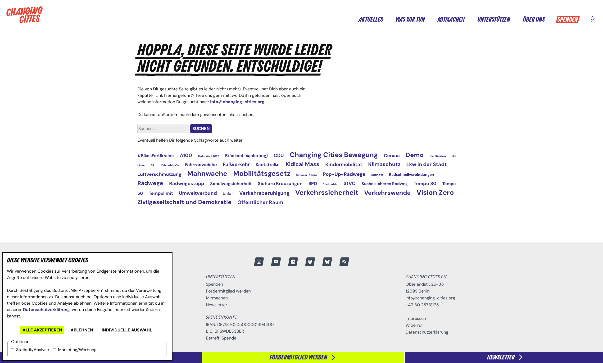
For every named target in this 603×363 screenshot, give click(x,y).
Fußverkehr (236, 164)
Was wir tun (410, 19)
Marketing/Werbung (77, 350)
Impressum (416, 318)
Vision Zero (435, 192)
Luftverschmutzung (159, 174)
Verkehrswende (387, 193)
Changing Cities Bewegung (334, 154)
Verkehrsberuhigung (264, 193)
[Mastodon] (310, 261)
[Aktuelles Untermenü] (387, 19)
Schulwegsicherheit (231, 183)
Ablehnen (82, 330)
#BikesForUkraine (155, 155)
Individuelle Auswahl (127, 330)
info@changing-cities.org (237, 102)
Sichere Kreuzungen (280, 183)
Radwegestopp (186, 183)
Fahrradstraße (170, 165)
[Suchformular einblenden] (593, 19)
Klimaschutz (384, 164)
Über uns (534, 19)
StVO (350, 183)
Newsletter (216, 305)
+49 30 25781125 (422, 305)
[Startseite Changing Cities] (24, 14)
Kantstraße (268, 165)
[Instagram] (259, 261)
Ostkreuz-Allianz (306, 175)
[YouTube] (276, 261)
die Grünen (438, 156)
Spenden (568, 19)
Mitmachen (451, 19)
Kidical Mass (302, 164)
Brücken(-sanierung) (246, 155)
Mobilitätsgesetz (261, 173)
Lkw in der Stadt (426, 164)
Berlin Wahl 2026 (208, 156)
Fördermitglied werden (228, 291)
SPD (312, 183)
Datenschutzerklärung (46, 309)
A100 (186, 155)
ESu (153, 165)
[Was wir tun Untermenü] (429, 19)
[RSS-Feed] (344, 261)
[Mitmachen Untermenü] (469, 19)
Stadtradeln (330, 184)
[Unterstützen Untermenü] (514, 19)
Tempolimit (161, 193)
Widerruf (414, 325)
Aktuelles (370, 19)
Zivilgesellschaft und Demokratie (184, 202)
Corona (392, 155)
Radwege (150, 183)
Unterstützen (493, 19)
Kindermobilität (343, 164)
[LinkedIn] (293, 261)
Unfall (228, 193)
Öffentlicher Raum (260, 202)
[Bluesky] (327, 261)
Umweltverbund (198, 193)
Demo (415, 155)
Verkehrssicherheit (326, 192)
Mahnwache (207, 173)
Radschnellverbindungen (411, 174)
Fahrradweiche (201, 165)
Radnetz (377, 175)
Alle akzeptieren (42, 330)
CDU (279, 155)
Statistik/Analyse (32, 350)
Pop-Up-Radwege (344, 174)
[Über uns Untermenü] (549, 19)
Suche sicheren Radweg (385, 183)
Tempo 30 (425, 183)
